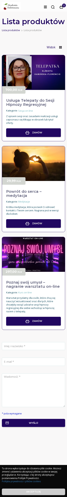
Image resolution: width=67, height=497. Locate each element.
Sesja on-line (25, 110)
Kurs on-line (25, 292)
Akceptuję (33, 491)
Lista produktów (11, 30)
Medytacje (24, 201)
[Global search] (53, 7)
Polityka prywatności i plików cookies (21, 481)
